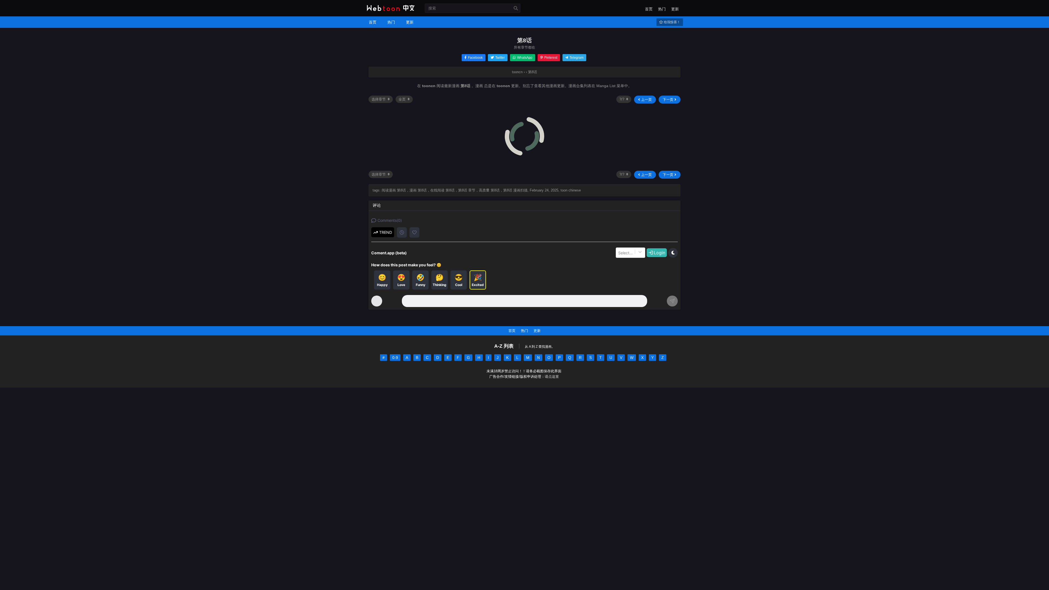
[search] (516, 8)
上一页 (646, 100)
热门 (662, 9)
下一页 (668, 100)
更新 (675, 9)
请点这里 (552, 377)
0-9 (395, 357)
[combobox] (618, 252)
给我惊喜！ (671, 22)
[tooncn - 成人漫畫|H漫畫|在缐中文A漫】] (390, 11)
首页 (649, 9)
